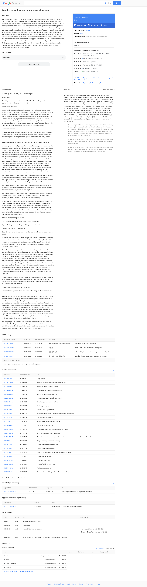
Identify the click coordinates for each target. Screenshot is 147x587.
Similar (105, 25)
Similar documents (99, 78)
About (49, 584)
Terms (81, 584)
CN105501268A (8, 352)
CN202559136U (8, 402)
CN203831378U (8, 413)
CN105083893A (8, 347)
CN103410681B (8, 437)
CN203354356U (8, 425)
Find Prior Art (94, 25)
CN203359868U (8, 456)
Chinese (87, 30)
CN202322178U (8, 472)
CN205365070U (8, 398)
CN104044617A (8, 390)
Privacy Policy (90, 584)
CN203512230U (8, 460)
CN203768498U (8, 386)
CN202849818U (8, 445)
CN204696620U (8, 464)
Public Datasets (71, 584)
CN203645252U (8, 410)
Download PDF (81, 25)
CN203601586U (8, 406)
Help (98, 584)
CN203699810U (8, 378)
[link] (6, 556)
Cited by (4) (80, 78)
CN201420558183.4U (10, 491)
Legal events (89, 78)
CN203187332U (8, 394)
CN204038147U (8, 441)
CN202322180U (8, 417)
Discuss (102, 83)
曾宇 (81, 33)
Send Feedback (59, 584)
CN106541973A (8, 356)
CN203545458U (8, 433)
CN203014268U (8, 468)
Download (101, 548)
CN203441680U (8, 429)
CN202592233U (8, 421)
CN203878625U (8, 448)
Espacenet (86, 83)
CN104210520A (8, 343)
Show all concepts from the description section (18, 571)
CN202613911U (8, 452)
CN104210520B (8, 382)
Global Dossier (94, 83)
